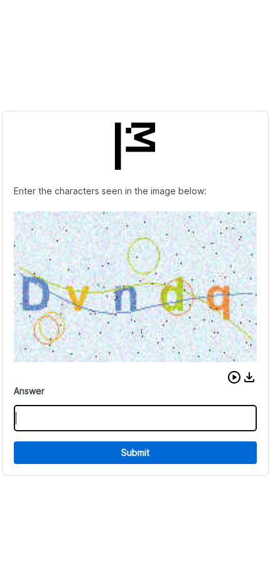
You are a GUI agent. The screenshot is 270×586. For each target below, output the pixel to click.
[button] (234, 377)
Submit (135, 452)
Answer (29, 390)
